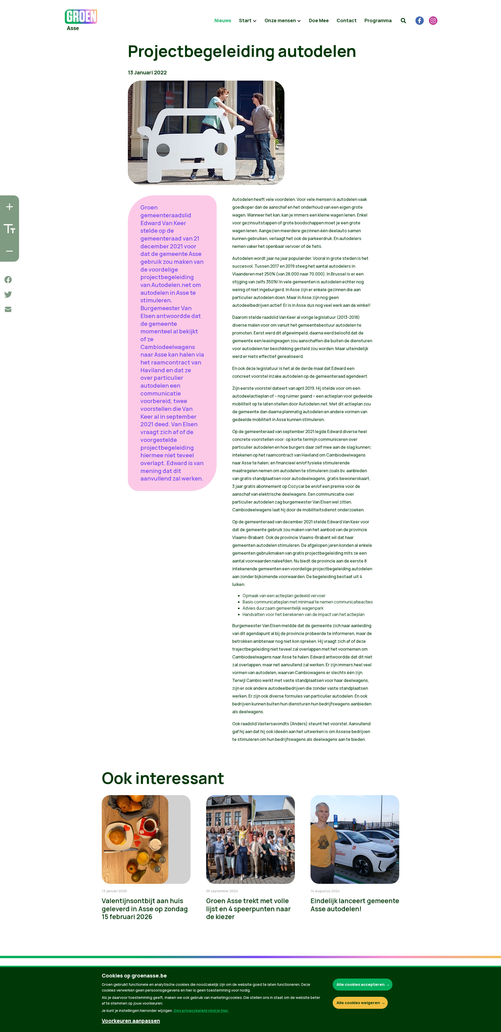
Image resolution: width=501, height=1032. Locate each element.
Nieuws (222, 20)
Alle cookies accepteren (361, 984)
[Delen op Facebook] (8, 279)
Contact (347, 20)
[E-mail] (8, 309)
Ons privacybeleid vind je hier (201, 1010)
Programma (378, 20)
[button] (403, 21)
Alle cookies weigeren (358, 1002)
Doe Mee (319, 20)
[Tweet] (8, 294)
